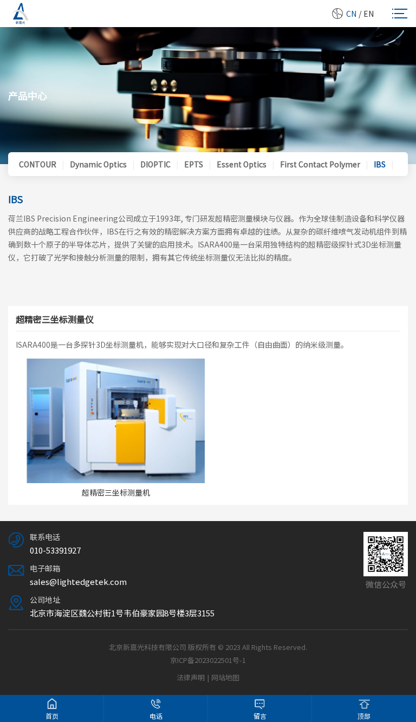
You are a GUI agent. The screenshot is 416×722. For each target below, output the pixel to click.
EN (368, 13)
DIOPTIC (155, 164)
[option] (115, 428)
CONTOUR (37, 164)
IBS (380, 164)
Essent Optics (241, 164)
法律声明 (191, 677)
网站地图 (225, 677)
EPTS (193, 164)
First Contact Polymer (320, 164)
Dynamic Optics (98, 164)
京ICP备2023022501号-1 (208, 660)
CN (351, 13)
